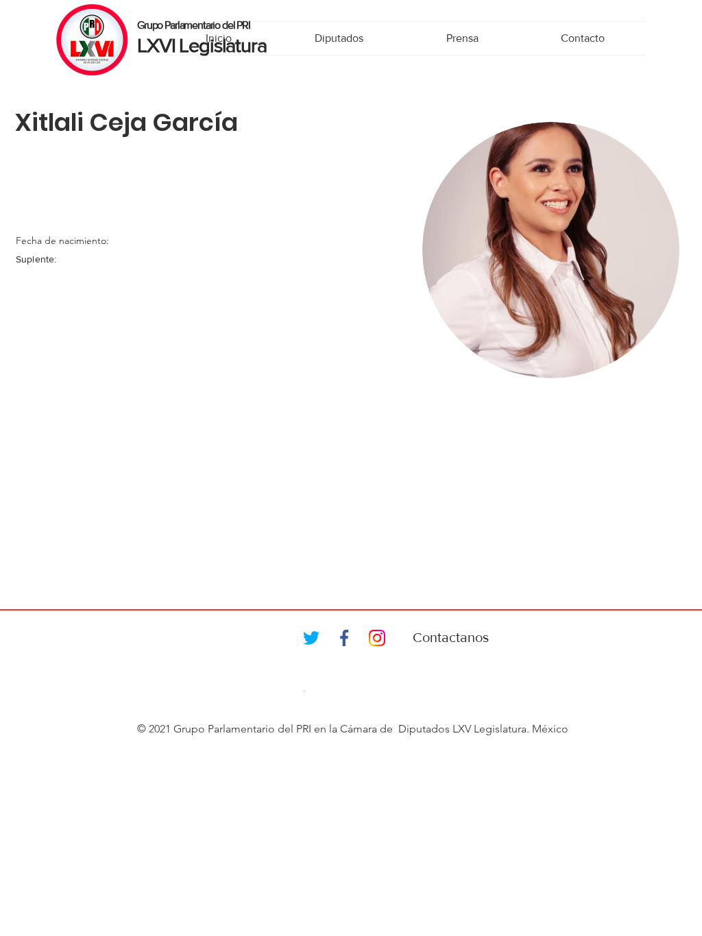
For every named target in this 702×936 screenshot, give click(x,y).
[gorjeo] (311, 638)
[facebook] (344, 638)
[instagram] (377, 638)
